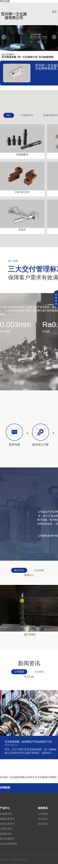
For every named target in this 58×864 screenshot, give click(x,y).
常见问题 (29, 676)
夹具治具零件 (7, 824)
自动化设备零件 (8, 843)
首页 (54, 11)
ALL (8, 115)
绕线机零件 (6, 833)
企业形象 (39, 570)
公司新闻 (19, 671)
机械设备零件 (7, 819)
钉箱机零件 (27, 115)
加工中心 (19, 570)
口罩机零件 (6, 828)
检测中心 (29, 575)
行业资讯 (39, 671)
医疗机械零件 (7, 838)
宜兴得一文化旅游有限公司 (14, 16)
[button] (29, 45)
